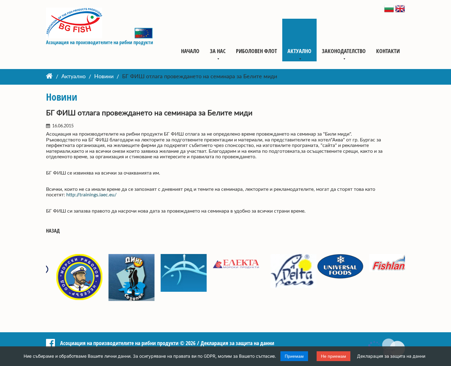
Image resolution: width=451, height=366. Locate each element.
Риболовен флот (256, 51)
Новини (104, 77)
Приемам (294, 356)
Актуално (299, 51)
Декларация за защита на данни (391, 356)
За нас (218, 51)
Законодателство (344, 51)
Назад (53, 231)
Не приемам (333, 356)
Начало (190, 51)
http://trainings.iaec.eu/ (91, 194)
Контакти (388, 51)
